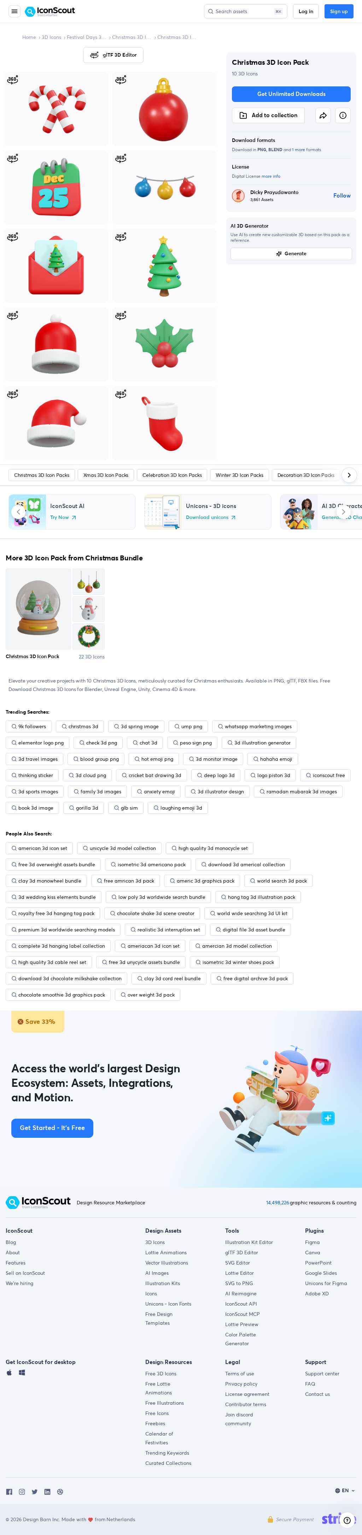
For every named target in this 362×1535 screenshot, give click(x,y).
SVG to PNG (239, 1283)
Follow (342, 196)
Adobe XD (317, 1293)
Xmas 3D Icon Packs (106, 475)
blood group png (99, 759)
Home (29, 37)
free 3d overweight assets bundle (56, 864)
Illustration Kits (162, 1283)
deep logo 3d (219, 775)
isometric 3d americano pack (152, 864)
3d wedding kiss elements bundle (57, 897)
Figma (312, 1242)
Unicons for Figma (326, 1283)
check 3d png (101, 743)
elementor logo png (41, 743)
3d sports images (38, 791)
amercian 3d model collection (237, 946)
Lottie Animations (166, 1252)
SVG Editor (237, 1263)
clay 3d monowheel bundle (49, 881)
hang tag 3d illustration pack (261, 897)
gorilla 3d (87, 808)
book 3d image (35, 808)
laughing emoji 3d (181, 808)
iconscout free (329, 775)
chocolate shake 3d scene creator (155, 913)
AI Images (157, 1273)
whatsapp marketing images (258, 726)
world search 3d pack (282, 881)
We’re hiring (19, 1283)
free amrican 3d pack (129, 881)
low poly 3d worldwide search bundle (161, 897)
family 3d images (101, 791)
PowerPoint (318, 1263)
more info (271, 176)
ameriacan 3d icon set (154, 946)
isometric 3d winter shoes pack (238, 962)
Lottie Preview (241, 1324)
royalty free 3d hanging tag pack (56, 913)
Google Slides (321, 1273)
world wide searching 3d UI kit (252, 913)
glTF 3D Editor (241, 1252)
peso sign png (196, 743)
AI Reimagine (241, 1293)
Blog (11, 1242)
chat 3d (148, 743)
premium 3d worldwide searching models (66, 929)
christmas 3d (83, 726)
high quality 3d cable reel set (52, 962)
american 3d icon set (42, 848)
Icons (151, 1293)
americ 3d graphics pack (205, 881)
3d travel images (38, 759)
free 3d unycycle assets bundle (144, 962)
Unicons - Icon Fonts (168, 1304)
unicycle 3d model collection (123, 848)
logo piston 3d (273, 775)
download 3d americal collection (246, 864)
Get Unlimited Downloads (291, 94)
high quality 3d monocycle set (213, 848)
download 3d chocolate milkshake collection (70, 978)
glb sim (129, 808)
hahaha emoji (276, 759)
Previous (18, 512)
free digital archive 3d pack (255, 978)
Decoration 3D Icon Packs (306, 475)
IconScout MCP (242, 1314)
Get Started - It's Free (52, 1128)
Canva (312, 1252)
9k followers (32, 726)
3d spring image (140, 726)
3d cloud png (91, 775)
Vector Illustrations (166, 1263)
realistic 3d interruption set (169, 929)
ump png (191, 726)
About (13, 1252)
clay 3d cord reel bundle (172, 978)
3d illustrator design (221, 791)
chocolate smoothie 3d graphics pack (61, 995)
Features (15, 1263)
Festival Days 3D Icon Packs (86, 37)
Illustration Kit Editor (249, 1242)
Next (344, 512)
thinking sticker (35, 775)
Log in (306, 11)
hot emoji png (157, 759)
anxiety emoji (159, 791)
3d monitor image (217, 759)
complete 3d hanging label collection (61, 946)
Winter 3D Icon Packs (239, 475)
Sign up (339, 11)
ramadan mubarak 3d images (302, 791)
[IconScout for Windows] (21, 1374)
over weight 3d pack (151, 995)
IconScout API (241, 1304)
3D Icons (51, 37)
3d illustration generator (262, 743)
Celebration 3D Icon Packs (172, 475)
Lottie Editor (239, 1273)
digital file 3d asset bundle (254, 929)
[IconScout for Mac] (9, 1374)
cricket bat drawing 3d (155, 775)
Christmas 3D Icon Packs (132, 37)
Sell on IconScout (25, 1273)
